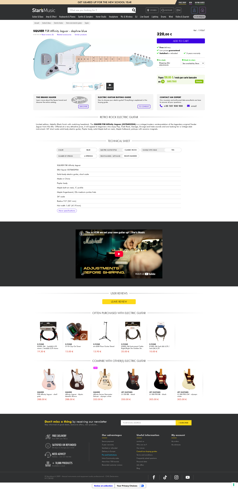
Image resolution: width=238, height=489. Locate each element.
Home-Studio (101, 16)
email (194, 106)
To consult (144, 106)
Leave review (119, 301)
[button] (77, 86)
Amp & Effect (51, 16)
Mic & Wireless (127, 16)
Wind (171, 16)
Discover (83, 106)
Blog (138, 468)
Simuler (199, 81)
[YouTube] (187, 477)
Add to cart (181, 41)
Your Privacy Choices (127, 486)
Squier (87, 23)
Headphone (114, 16)
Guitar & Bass (38, 16)
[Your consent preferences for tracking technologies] (233, 484)
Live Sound (144, 16)
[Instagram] (176, 477)
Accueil (37, 23)
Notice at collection (103, 486)
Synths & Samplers (86, 16)
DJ (136, 16)
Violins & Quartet (182, 16)
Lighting (155, 16)
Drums (164, 16)
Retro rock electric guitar (74, 23)
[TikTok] (165, 477)
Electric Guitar (58, 23)
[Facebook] (153, 477)
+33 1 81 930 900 (65, 457)
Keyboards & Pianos (67, 16)
